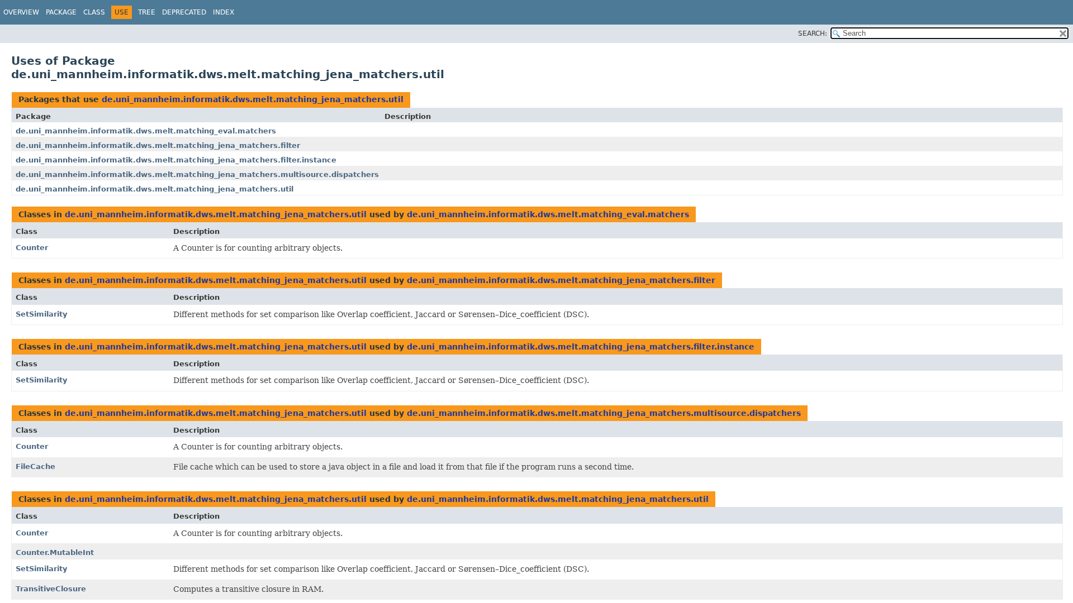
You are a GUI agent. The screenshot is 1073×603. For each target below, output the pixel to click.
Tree (146, 12)
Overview (21, 12)
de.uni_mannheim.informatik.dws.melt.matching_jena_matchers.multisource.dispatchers (197, 174)
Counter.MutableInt (55, 552)
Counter (32, 247)
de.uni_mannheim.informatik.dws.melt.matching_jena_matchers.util (252, 99)
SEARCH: (812, 33)
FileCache (35, 466)
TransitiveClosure (51, 589)
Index (223, 12)
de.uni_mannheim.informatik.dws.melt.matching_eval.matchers (146, 131)
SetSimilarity (41, 314)
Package (61, 12)
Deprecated (184, 12)
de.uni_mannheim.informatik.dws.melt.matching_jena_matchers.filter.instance (176, 160)
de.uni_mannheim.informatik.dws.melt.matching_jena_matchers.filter (158, 145)
